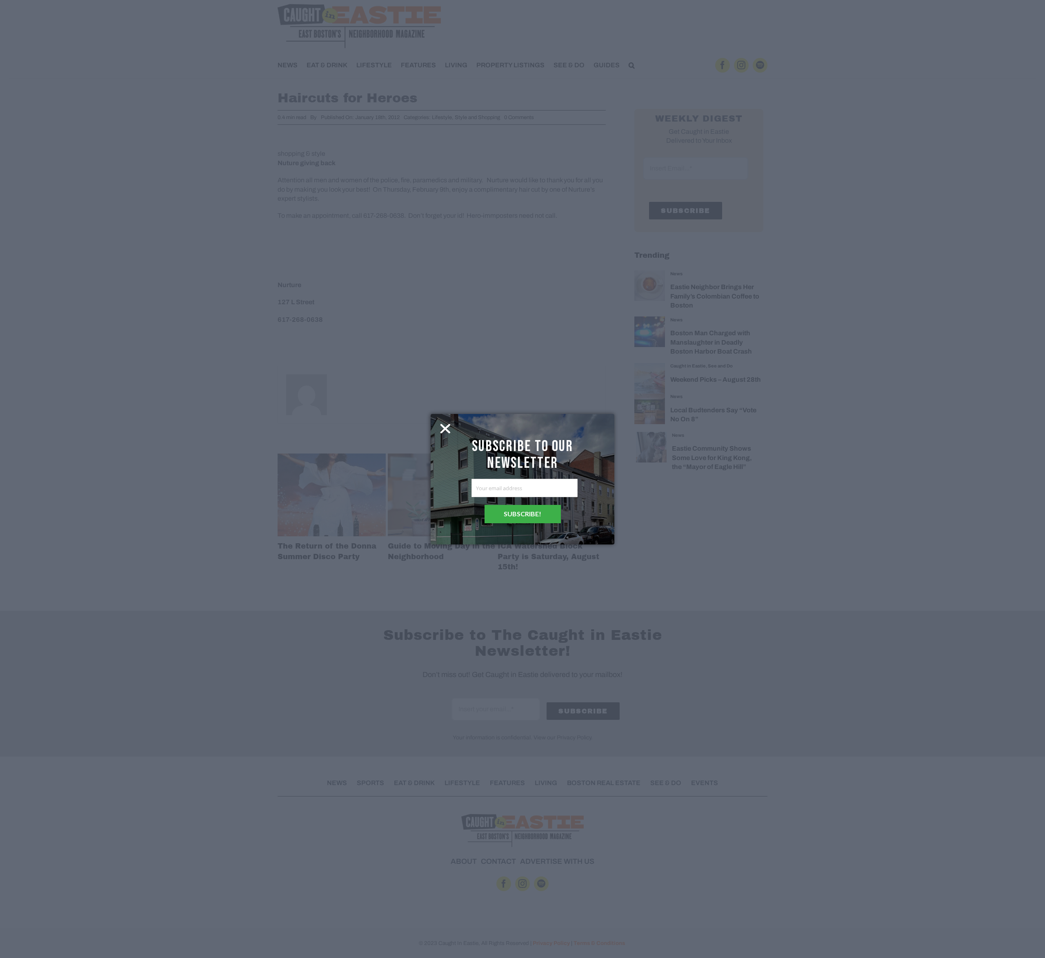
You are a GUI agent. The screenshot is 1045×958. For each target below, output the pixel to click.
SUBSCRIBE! (522, 514)
